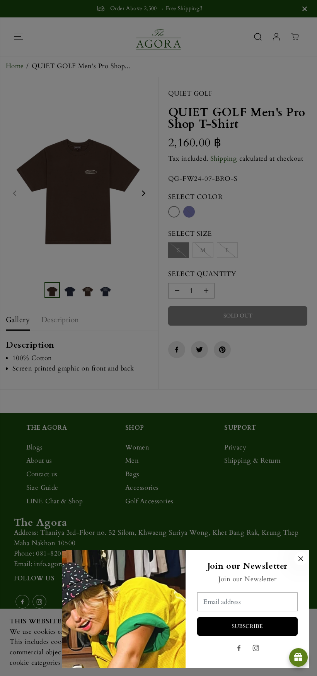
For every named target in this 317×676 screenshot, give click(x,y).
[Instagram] (255, 648)
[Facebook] (238, 648)
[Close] (300, 558)
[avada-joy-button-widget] (298, 657)
